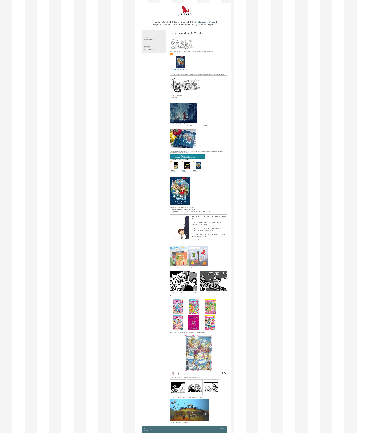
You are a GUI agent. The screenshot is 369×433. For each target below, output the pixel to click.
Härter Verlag (190, 211)
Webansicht (223, 428)
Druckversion (148, 429)
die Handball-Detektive (177, 150)
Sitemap (153, 429)
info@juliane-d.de (150, 49)
